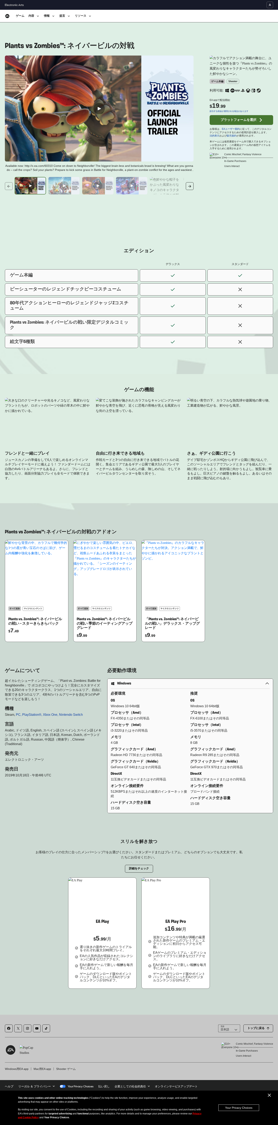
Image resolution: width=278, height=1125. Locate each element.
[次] (190, 186)
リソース (80, 15)
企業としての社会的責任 (130, 1086)
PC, (19, 714)
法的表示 (214, 135)
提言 (62, 15)
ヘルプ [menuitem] (9, 1086)
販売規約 (231, 135)
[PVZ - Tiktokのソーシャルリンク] (46, 1028)
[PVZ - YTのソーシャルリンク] (37, 1028)
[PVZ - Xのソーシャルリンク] (18, 1028)
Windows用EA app (16, 1068)
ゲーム (20, 15)
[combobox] (229, 1028)
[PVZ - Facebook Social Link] (9, 1028)
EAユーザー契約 (231, 129)
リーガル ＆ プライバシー (34, 1086)
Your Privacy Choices (238, 1107)
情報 (47, 15)
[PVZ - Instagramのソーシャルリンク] (27, 1028)
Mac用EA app (42, 1068)
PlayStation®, (32, 714)
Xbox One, (51, 714)
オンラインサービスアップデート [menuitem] (176, 1086)
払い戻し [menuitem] (104, 1086)
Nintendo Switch (71, 714)
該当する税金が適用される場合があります (229, 111)
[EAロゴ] (7, 16)
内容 (31, 15)
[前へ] (9, 186)
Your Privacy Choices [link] (80, 1086)
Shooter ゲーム (66, 1068)
